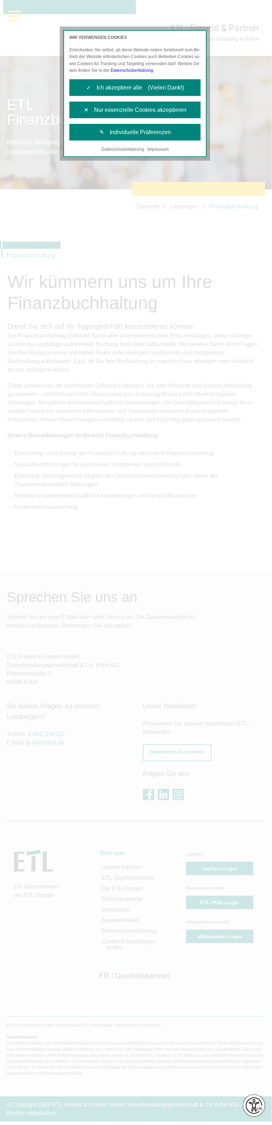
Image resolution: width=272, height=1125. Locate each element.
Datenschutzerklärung (132, 70)
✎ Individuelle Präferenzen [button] (135, 132)
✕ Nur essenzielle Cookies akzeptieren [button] (135, 110)
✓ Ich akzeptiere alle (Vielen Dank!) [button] (135, 88)
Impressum (158, 149)
